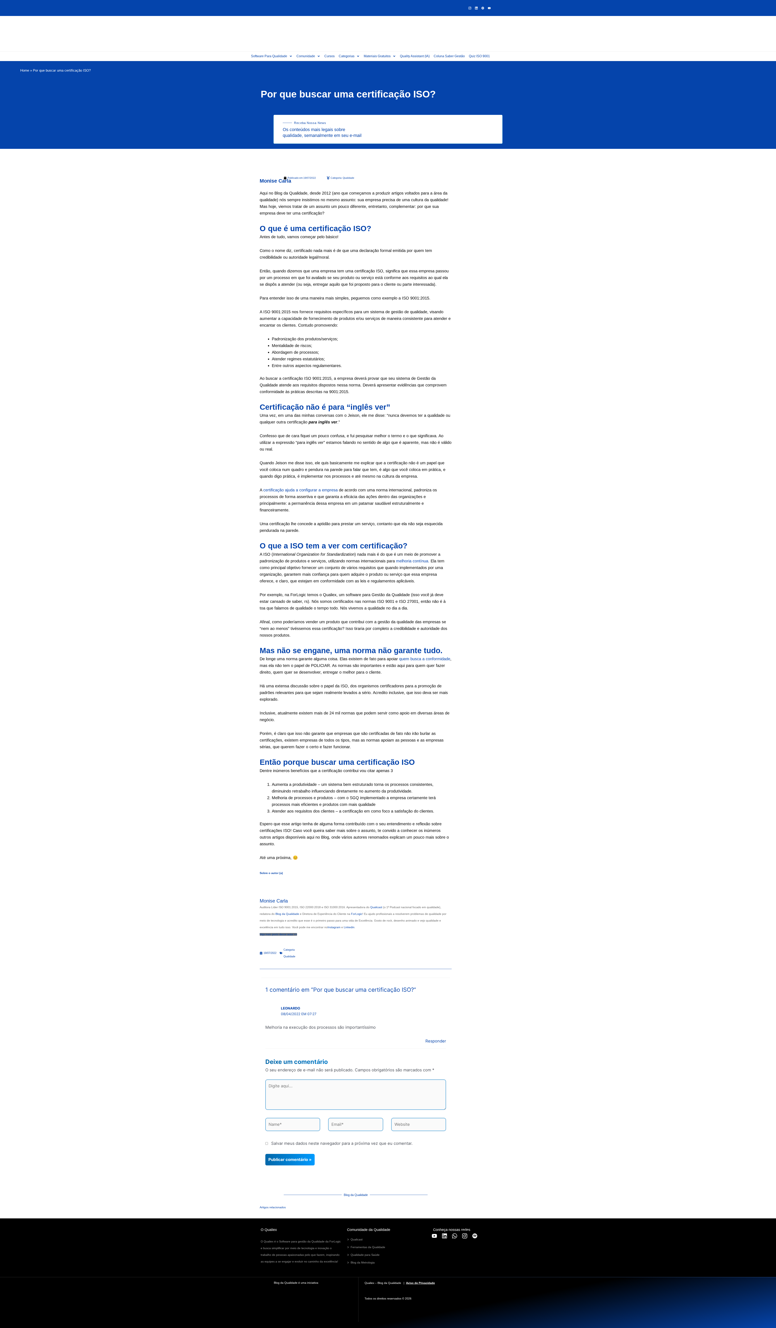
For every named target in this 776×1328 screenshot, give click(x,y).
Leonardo (290, 1008)
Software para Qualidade (269, 56)
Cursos (329, 56)
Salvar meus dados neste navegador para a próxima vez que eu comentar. (342, 1143)
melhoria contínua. (413, 561)
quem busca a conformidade (424, 659)
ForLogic (356, 913)
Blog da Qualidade (287, 913)
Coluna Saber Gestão (449, 56)
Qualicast (376, 907)
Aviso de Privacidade (420, 1283)
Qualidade (289, 956)
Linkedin (349, 927)
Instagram (334, 927)
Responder (435, 1041)
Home (24, 70)
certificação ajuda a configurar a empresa (300, 490)
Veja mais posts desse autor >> (278, 934)
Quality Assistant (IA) (415, 56)
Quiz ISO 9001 (479, 56)
